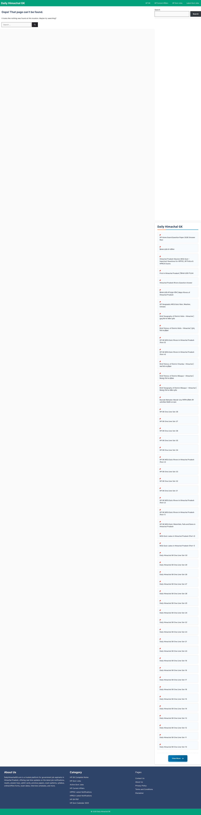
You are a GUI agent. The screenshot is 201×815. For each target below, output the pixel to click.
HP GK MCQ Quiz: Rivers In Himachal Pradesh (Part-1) (177, 513)
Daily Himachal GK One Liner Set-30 (173, 555)
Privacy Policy (141, 786)
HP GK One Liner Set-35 (169, 440)
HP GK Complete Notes (79, 777)
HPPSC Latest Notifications (81, 792)
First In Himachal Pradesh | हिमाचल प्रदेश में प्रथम (176, 273)
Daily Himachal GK (13, 3)
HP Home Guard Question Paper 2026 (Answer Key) (177, 238)
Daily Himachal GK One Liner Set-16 (173, 689)
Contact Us (139, 778)
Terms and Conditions (144, 789)
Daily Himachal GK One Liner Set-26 (173, 594)
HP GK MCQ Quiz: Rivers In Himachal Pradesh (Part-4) (177, 353)
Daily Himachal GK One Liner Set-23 (173, 632)
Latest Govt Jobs (193, 3)
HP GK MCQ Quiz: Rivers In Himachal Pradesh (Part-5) (177, 341)
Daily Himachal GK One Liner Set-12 (173, 728)
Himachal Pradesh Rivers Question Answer (176, 283)
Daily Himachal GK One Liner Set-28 (173, 574)
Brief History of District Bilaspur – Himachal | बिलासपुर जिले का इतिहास (177, 377)
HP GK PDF (74, 799)
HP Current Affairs (161, 3)
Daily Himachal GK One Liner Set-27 (173, 584)
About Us (139, 782)
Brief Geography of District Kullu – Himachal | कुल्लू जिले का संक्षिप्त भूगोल (177, 317)
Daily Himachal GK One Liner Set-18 (173, 670)
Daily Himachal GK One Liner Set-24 (173, 613)
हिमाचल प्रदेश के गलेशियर (167, 249)
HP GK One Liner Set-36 (169, 431)
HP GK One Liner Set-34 (169, 450)
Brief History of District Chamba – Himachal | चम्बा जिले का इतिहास (177, 365)
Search (157, 10)
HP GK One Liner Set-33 (169, 472)
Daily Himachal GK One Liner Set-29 (173, 565)
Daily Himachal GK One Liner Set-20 (173, 651)
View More (178, 758)
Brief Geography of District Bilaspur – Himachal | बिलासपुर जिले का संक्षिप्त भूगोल (178, 389)
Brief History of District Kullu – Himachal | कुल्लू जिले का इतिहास (177, 329)
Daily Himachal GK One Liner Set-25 (173, 603)
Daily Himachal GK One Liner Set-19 (173, 661)
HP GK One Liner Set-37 (169, 421)
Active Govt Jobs (77, 785)
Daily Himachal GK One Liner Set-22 (173, 622)
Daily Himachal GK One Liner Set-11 (173, 737)
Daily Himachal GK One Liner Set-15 (173, 699)
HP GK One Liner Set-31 (169, 491)
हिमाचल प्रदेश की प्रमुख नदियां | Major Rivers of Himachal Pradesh (175, 293)
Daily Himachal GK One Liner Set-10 (173, 747)
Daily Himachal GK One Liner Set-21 (173, 642)
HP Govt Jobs (177, 3)
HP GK (148, 3)
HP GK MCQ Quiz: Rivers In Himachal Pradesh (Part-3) (177, 461)
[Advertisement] (178, 119)
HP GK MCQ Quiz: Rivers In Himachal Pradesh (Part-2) (177, 501)
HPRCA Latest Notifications (81, 796)
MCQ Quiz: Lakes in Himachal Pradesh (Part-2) (177, 536)
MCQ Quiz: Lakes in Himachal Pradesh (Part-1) (177, 546)
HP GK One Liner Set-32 (169, 481)
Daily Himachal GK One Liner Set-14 (173, 709)
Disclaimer (139, 793)
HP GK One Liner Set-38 (169, 412)
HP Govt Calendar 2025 (79, 803)
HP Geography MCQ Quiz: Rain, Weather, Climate (175, 305)
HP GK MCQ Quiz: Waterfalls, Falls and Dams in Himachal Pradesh (177, 525)
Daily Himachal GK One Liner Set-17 (173, 680)
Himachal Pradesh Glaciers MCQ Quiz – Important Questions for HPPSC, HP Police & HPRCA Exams (176, 261)
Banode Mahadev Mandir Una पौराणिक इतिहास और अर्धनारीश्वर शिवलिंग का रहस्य (177, 401)
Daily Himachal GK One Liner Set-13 (173, 718)
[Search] (35, 24)
